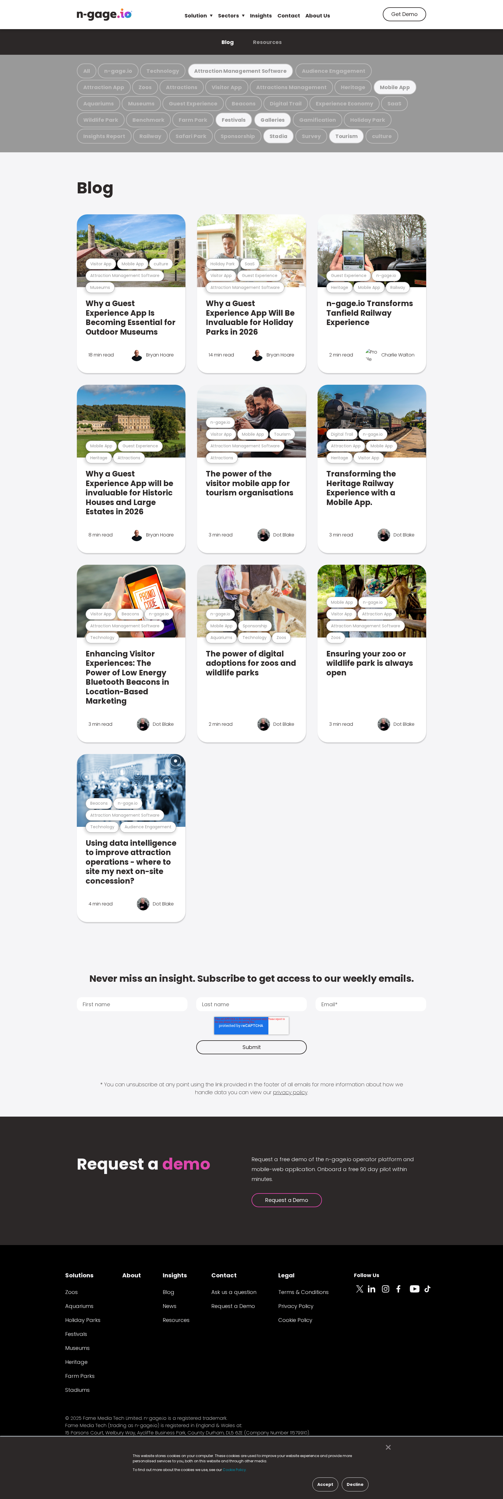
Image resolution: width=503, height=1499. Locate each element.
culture (382, 136)
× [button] (387, 1447)
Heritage (353, 87)
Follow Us (366, 1275)
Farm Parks (80, 1376)
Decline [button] (355, 1484)
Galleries (273, 119)
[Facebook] (403, 1292)
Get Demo (404, 14)
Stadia (279, 136)
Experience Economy (344, 103)
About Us (317, 15)
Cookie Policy (295, 1320)
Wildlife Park (100, 119)
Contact (288, 15)
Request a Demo (286, 1200)
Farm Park (193, 119)
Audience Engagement (333, 71)
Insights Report (104, 136)
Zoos (145, 87)
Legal (286, 1275)
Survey (311, 136)
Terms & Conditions (303, 1292)
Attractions (181, 87)
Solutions (79, 1275)
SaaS (394, 103)
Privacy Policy (296, 1306)
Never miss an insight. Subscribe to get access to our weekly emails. (251, 978)
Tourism (346, 136)
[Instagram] (389, 1292)
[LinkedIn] (375, 1292)
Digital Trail (286, 103)
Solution (196, 15)
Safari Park (191, 136)
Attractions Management (291, 87)
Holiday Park (367, 119)
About (131, 1275)
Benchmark (148, 119)
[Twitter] (361, 1292)
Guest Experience (193, 103)
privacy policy (290, 1092)
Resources (267, 42)
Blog (228, 42)
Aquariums (98, 103)
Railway (150, 136)
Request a (143, 1164)
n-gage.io (118, 71)
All (86, 71)
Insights (261, 15)
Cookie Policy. (235, 1469)
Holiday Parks (82, 1320)
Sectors (228, 15)
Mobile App (395, 87)
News (169, 1306)
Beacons (244, 103)
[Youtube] (417, 1292)
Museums (141, 103)
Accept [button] (325, 1484)
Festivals (234, 119)
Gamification (317, 119)
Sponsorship (238, 136)
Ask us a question (233, 1292)
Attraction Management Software (240, 71)
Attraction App (103, 87)
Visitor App (227, 87)
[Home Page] (104, 14)
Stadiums (77, 1390)
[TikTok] (431, 1292)
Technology (162, 71)
